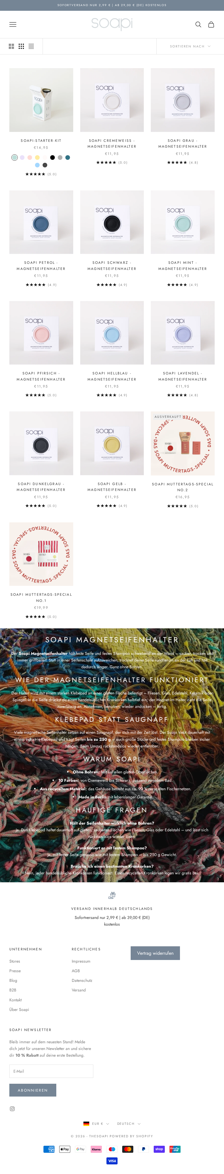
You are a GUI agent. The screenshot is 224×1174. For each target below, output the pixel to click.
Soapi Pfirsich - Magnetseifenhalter (41, 376)
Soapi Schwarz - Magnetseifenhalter (112, 265)
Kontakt (15, 1000)
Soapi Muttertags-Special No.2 (183, 487)
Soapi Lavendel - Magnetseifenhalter (182, 376)
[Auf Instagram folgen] (12, 1109)
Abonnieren (33, 1090)
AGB (76, 971)
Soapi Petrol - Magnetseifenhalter (41, 265)
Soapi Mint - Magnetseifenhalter (182, 265)
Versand (79, 990)
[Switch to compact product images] (31, 46)
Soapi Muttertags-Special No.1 (41, 597)
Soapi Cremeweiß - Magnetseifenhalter (112, 143)
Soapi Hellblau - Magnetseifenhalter (112, 376)
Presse (15, 971)
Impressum (81, 961)
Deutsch (126, 1123)
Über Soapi (19, 1009)
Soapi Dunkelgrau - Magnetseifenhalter (41, 486)
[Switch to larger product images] (11, 46)
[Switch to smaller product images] (21, 46)
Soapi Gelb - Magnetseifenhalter (112, 486)
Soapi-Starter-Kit (41, 140)
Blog (13, 980)
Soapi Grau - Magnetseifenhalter (182, 143)
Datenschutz (82, 980)
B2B (12, 990)
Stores (14, 961)
